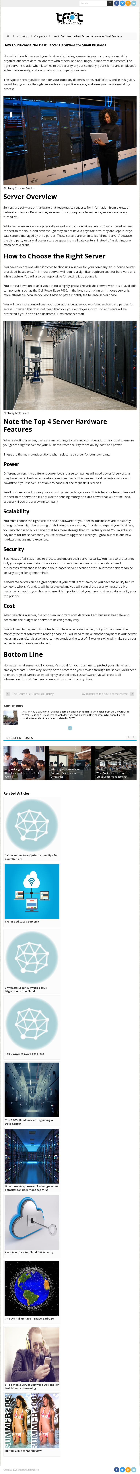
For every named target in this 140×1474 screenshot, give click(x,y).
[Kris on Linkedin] (70, 728)
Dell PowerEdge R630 (52, 290)
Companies (40, 36)
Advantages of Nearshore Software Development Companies (65, 773)
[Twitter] (122, 3)
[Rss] (128, 3)
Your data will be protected (45, 587)
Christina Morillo (24, 188)
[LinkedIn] (134, 3)
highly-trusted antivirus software (72, 675)
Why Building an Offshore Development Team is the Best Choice (22, 773)
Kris (19, 706)
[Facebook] (117, 3)
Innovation (22, 36)
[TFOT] (70, 17)
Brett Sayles (22, 413)
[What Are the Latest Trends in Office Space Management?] (116, 767)
